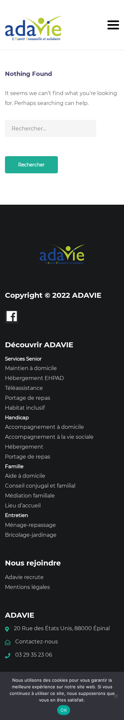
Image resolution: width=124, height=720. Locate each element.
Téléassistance (24, 388)
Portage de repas (27, 398)
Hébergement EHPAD (34, 378)
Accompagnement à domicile (44, 427)
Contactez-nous (36, 641)
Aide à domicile (25, 476)
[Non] (115, 696)
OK (64, 710)
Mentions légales (27, 587)
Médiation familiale (30, 496)
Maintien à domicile (31, 368)
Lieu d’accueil (23, 505)
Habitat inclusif (25, 408)
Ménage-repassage (30, 525)
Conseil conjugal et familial (40, 486)
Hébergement (24, 447)
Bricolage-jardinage (31, 535)
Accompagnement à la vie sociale (49, 437)
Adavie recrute (24, 577)
